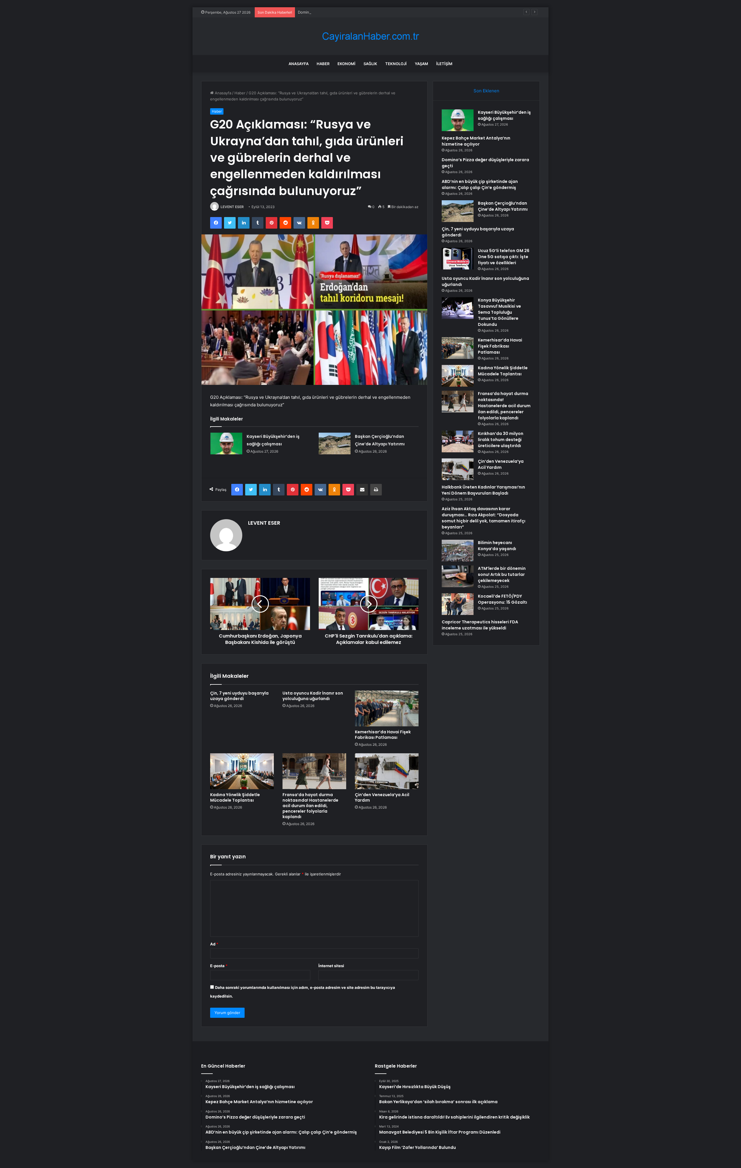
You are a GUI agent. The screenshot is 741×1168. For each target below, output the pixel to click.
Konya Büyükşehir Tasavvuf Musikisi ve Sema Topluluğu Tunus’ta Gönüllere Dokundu (499, 312)
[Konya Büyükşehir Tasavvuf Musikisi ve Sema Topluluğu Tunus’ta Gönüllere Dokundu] (458, 308)
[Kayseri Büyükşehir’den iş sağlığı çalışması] (226, 443)
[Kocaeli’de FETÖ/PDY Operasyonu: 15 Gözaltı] (458, 604)
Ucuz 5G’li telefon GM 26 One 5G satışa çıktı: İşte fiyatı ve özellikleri (503, 257)
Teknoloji (396, 63)
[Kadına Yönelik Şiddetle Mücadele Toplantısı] (242, 771)
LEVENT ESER (232, 207)
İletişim (444, 63)
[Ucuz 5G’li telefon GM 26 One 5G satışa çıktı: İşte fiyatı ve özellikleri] (458, 258)
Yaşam (421, 63)
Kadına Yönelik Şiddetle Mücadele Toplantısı (235, 797)
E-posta (219, 965)
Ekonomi (346, 63)
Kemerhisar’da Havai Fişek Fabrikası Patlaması (383, 734)
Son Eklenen (486, 90)
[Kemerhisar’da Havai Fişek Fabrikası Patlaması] (387, 708)
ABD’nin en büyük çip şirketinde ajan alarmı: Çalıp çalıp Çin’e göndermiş (480, 184)
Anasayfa (299, 63)
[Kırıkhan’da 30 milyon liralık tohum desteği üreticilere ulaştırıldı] (458, 441)
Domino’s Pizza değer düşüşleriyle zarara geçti (339, 12)
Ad (214, 944)
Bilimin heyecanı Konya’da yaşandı (497, 546)
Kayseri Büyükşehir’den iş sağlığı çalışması (504, 115)
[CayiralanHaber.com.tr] (370, 36)
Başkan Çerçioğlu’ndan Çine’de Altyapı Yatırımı (503, 206)
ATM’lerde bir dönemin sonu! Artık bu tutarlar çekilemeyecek (502, 574)
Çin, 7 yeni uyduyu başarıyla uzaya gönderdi (239, 695)
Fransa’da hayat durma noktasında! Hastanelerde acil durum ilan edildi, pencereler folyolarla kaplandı (310, 806)
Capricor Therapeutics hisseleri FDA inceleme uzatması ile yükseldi (480, 625)
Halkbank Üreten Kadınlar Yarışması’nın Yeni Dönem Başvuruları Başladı (483, 490)
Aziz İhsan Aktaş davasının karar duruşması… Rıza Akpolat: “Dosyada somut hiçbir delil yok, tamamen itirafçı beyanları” (483, 518)
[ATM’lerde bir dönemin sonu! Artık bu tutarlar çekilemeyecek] (458, 576)
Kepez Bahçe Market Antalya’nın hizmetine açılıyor (476, 141)
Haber (323, 63)
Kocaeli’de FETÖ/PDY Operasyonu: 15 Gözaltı (502, 599)
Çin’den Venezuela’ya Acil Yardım (382, 797)
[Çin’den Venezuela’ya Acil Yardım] (387, 771)
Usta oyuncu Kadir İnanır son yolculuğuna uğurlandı (313, 695)
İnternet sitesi (331, 965)
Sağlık (370, 63)
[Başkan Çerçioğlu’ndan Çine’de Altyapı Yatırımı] (335, 443)
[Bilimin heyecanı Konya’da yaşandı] (458, 550)
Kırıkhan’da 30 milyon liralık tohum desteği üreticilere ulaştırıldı (500, 440)
